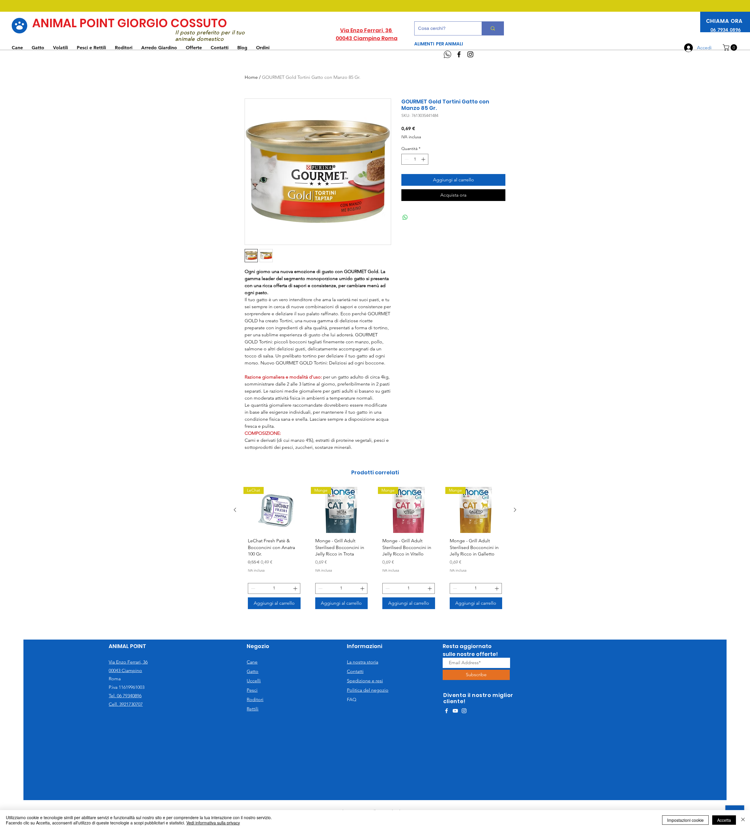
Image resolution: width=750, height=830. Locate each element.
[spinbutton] (415, 159)
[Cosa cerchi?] (493, 28)
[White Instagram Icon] (464, 711)
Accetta (724, 820)
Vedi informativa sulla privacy (213, 823)
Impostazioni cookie (685, 820)
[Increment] (423, 159)
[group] (375, 550)
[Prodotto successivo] (515, 509)
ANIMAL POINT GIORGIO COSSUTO (129, 23)
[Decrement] (406, 159)
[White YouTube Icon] (455, 711)
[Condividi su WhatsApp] (405, 217)
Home (251, 77)
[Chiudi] (742, 820)
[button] (731, 47)
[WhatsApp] (447, 54)
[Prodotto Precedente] (234, 509)
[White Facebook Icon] (446, 711)
